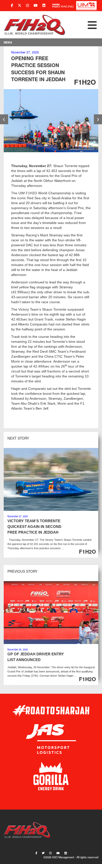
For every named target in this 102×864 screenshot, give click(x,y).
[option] (51, 120)
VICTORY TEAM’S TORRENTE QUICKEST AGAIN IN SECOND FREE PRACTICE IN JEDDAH (34, 526)
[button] (82, 24)
